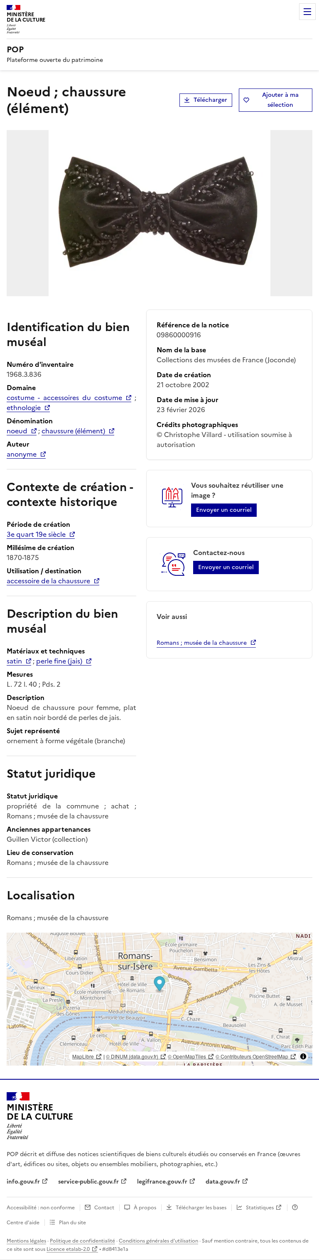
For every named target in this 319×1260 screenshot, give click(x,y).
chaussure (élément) (73, 431)
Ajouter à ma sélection (280, 100)
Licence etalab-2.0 (68, 1249)
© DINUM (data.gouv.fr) (132, 1056)
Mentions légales (26, 1241)
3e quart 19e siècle (36, 534)
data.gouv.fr (223, 1181)
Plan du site (72, 1222)
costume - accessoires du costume (64, 398)
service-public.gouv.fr (88, 1181)
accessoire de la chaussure (48, 581)
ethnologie (24, 408)
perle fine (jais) (59, 661)
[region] (159, 999)
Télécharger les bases (201, 1207)
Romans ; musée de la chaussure (202, 643)
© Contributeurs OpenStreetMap (252, 1056)
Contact (104, 1207)
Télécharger (210, 100)
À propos (145, 1207)
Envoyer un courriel (224, 510)
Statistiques (260, 1207)
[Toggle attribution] (303, 1056)
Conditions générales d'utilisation (158, 1241)
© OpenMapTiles (187, 1056)
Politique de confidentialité (82, 1241)
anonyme (22, 454)
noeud (17, 431)
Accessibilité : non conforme (41, 1207)
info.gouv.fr (23, 1181)
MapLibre (83, 1056)
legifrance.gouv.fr (162, 1181)
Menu (307, 11)
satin (14, 661)
